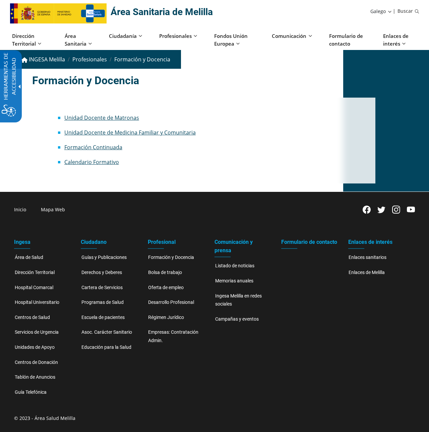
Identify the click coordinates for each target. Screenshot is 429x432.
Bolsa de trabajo (165, 272)
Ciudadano (94, 242)
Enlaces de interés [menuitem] (396, 40)
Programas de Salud (102, 302)
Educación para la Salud (106, 347)
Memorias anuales (234, 281)
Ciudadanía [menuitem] (123, 36)
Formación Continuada (93, 147)
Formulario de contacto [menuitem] (346, 40)
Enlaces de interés (370, 242)
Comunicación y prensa (233, 246)
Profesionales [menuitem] (175, 36)
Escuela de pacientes (103, 317)
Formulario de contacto (309, 242)
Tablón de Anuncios (35, 377)
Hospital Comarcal (34, 287)
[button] (381, 11)
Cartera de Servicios (102, 287)
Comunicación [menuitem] (289, 36)
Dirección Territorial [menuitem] (24, 40)
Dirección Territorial (35, 272)
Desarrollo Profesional (171, 302)
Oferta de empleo (166, 287)
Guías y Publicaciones (104, 257)
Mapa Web (53, 209)
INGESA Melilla (46, 59)
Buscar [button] (405, 11)
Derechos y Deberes (101, 272)
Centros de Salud (32, 317)
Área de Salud (29, 257)
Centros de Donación (36, 362)
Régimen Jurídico (166, 317)
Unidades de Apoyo (35, 347)
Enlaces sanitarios (367, 257)
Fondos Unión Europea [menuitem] (231, 40)
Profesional (162, 242)
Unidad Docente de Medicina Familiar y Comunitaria (130, 132)
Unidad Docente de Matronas (101, 117)
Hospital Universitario (37, 302)
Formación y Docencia (171, 257)
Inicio (20, 209)
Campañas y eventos (237, 319)
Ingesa (22, 242)
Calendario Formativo (91, 162)
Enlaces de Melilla (367, 272)
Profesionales (89, 59)
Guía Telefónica (31, 392)
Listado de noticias (234, 266)
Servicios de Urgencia (37, 332)
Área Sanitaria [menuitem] (75, 40)
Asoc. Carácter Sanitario (106, 332)
